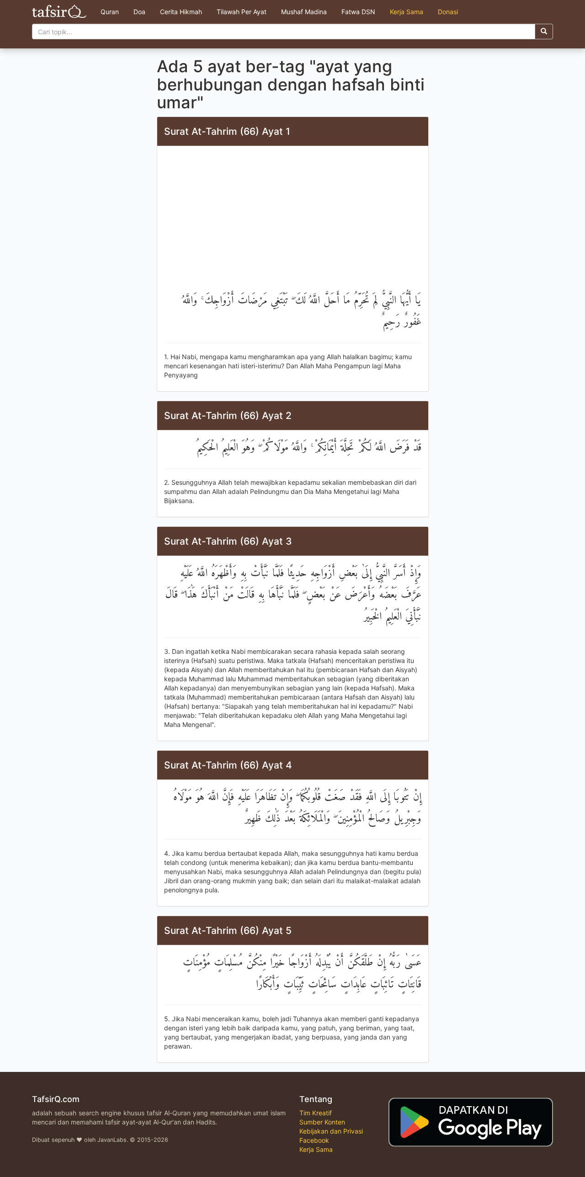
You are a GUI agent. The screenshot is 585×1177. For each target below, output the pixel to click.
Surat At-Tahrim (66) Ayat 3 (228, 541)
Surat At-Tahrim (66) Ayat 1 (227, 131)
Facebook (314, 1140)
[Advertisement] (292, 222)
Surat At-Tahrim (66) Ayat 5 (228, 930)
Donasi (448, 12)
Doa (139, 12)
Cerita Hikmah (181, 12)
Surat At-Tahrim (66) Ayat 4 (228, 765)
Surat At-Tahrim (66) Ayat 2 (228, 415)
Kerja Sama (406, 12)
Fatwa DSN (358, 12)
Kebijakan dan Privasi (331, 1131)
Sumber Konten (322, 1122)
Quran (110, 12)
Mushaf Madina (304, 12)
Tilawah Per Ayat (241, 12)
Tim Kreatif (315, 1113)
